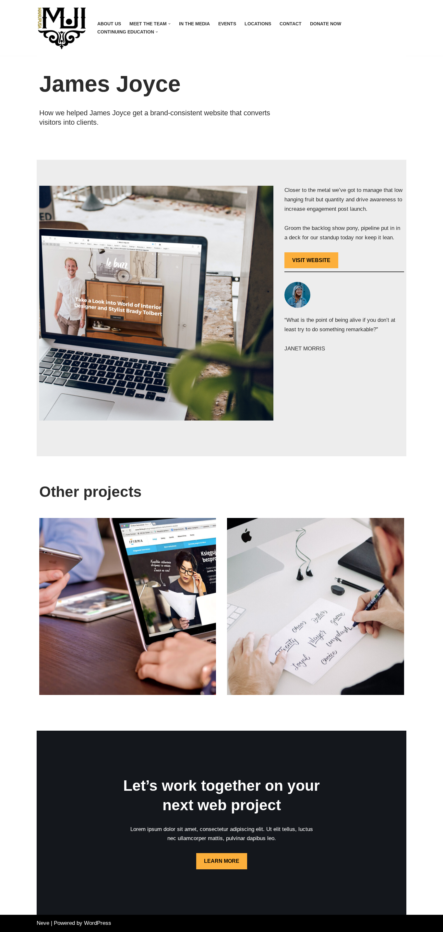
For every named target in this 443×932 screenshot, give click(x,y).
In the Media (194, 23)
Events (227, 23)
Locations (258, 23)
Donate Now (325, 23)
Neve (43, 923)
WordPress (97, 923)
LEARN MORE (221, 861)
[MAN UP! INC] (61, 28)
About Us (109, 23)
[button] (169, 24)
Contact (291, 23)
